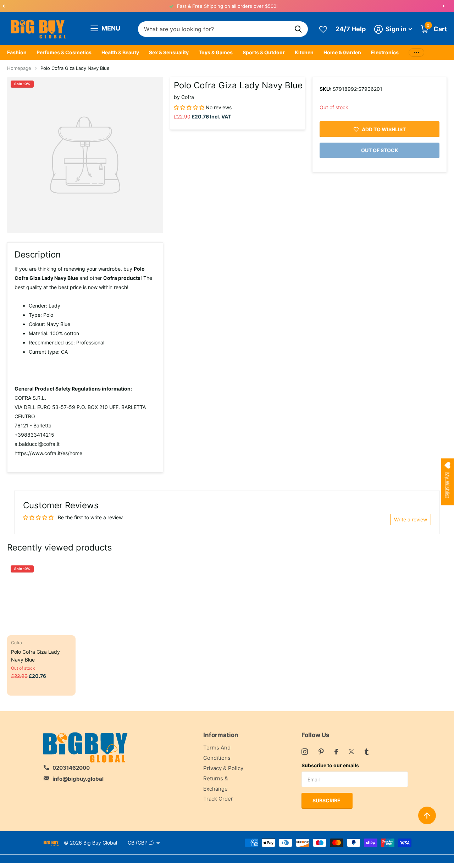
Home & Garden (342, 52)
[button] (3, 6)
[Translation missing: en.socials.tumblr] (367, 751)
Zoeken (298, 29)
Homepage (19, 68)
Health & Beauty (120, 52)
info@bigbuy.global (78, 778)
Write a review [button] (410, 519)
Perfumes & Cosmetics (64, 52)
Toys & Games (216, 52)
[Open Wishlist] (323, 29)
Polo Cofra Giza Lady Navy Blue (35, 655)
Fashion (17, 52)
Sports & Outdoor (264, 52)
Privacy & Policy (223, 768)
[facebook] (336, 751)
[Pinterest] (321, 751)
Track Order (218, 798)
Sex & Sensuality (169, 52)
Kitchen (304, 52)
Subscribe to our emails (330, 765)
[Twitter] (351, 751)
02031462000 (71, 767)
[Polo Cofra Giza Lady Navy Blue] (41, 596)
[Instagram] (304, 751)
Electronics (385, 52)
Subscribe (327, 800)
